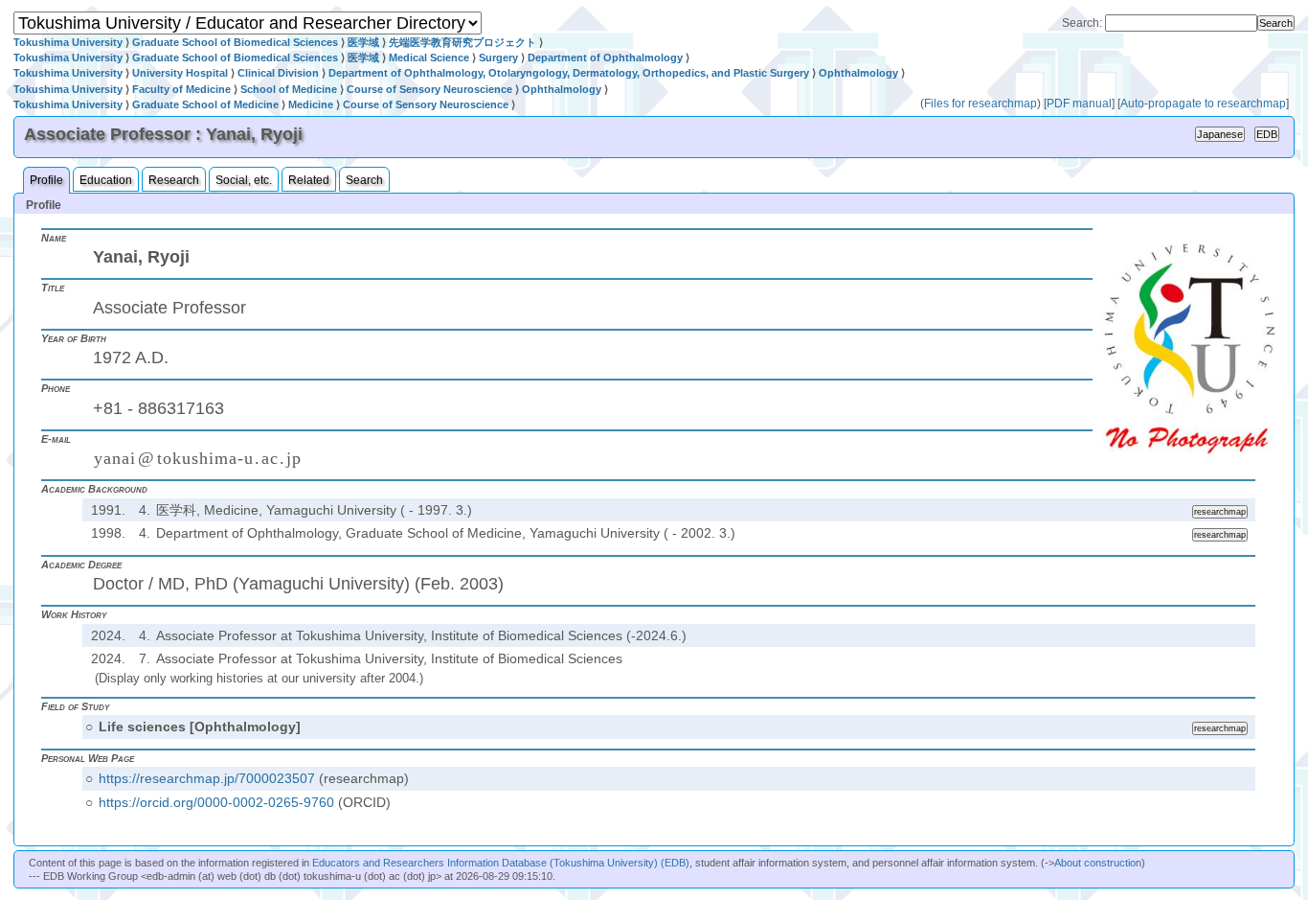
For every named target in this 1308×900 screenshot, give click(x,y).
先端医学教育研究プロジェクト (462, 42)
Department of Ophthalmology (605, 57)
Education (105, 180)
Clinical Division (278, 73)
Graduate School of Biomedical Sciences (235, 42)
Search (364, 180)
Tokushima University (68, 42)
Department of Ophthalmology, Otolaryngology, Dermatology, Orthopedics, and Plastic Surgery (568, 73)
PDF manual (1079, 103)
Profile (46, 180)
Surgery (498, 57)
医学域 (363, 42)
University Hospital (180, 73)
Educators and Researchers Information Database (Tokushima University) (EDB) (500, 862)
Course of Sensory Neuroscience (429, 89)
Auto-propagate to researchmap (1203, 103)
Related (308, 180)
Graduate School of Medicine (205, 104)
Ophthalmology (858, 73)
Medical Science (429, 57)
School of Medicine (288, 89)
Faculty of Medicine (181, 89)
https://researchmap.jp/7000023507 (207, 778)
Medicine (310, 104)
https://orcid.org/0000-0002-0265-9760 (216, 802)
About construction (1097, 862)
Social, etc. (243, 180)
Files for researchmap (980, 103)
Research (173, 180)
